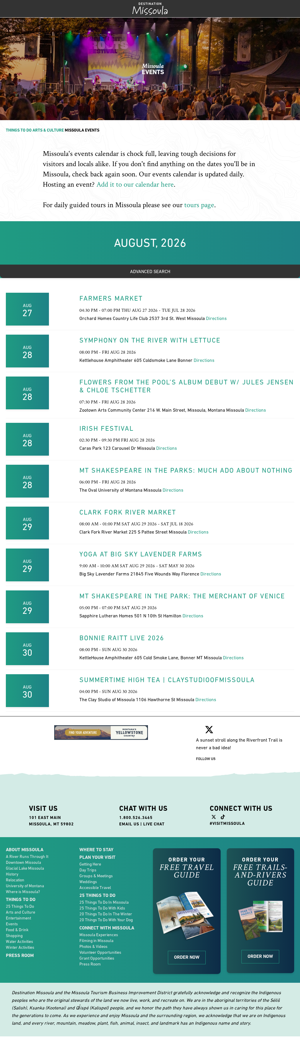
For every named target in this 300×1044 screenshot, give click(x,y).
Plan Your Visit (97, 857)
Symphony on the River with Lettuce (150, 340)
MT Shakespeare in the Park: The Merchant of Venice (182, 596)
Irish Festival (106, 428)
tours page (199, 205)
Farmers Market (111, 298)
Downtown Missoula (23, 862)
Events (12, 924)
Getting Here (90, 864)
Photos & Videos (93, 946)
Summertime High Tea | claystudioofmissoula (167, 680)
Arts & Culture (48, 130)
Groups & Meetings (96, 875)
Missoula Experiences (98, 934)
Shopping (14, 935)
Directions (216, 318)
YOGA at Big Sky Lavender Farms (140, 554)
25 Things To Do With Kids (102, 908)
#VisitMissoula (227, 823)
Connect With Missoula (106, 928)
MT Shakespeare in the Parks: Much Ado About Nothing (186, 470)
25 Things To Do (20, 906)
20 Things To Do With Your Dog (106, 919)
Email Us (129, 824)
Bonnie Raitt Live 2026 (121, 638)
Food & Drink (17, 929)
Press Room (20, 955)
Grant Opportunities (96, 958)
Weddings (88, 881)
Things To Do (19, 130)
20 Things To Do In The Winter (105, 914)
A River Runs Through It (27, 856)
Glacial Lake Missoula (25, 868)
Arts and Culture (20, 912)
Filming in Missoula (96, 940)
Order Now (187, 957)
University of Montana (25, 885)
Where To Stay (96, 849)
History (12, 874)
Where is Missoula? (23, 891)
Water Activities (19, 941)
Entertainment (18, 918)
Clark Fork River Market (127, 512)
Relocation (15, 880)
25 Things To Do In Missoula (104, 902)
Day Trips (87, 870)
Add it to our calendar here (135, 184)
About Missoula (24, 849)
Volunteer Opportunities (100, 952)
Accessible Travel (95, 887)
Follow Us (206, 759)
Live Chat (154, 824)
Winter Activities (20, 947)
